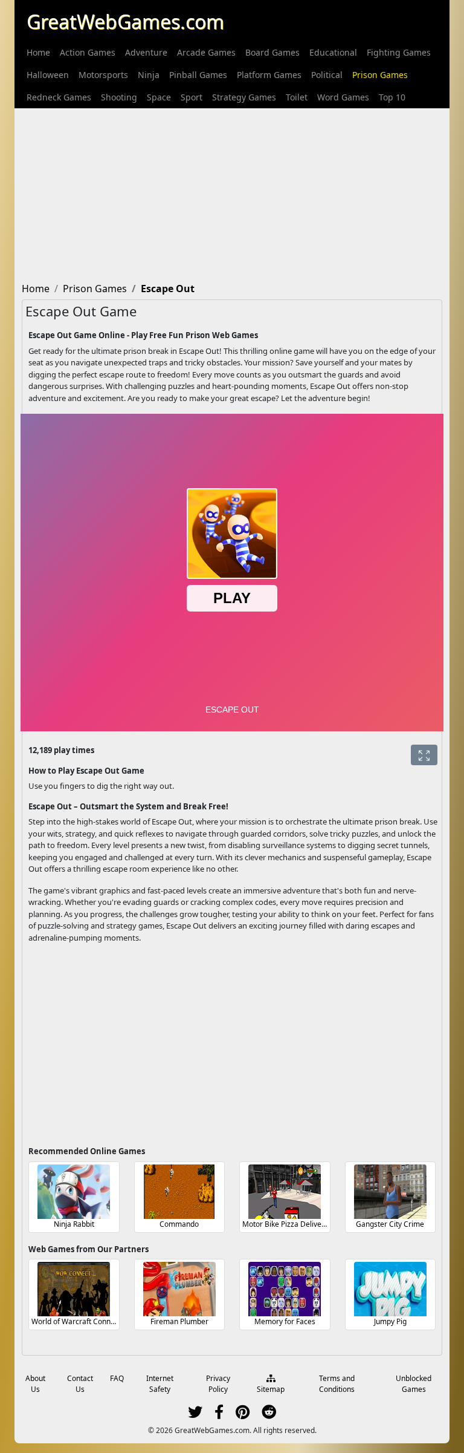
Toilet (297, 97)
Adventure (146, 52)
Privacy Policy (218, 1383)
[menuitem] (38, 52)
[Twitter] (195, 1414)
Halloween (48, 74)
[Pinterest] (243, 1414)
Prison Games (380, 74)
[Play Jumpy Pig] (390, 1289)
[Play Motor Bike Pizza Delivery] (284, 1191)
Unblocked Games (413, 1383)
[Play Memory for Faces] (284, 1289)
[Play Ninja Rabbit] (73, 1191)
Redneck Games (59, 97)
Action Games (87, 52)
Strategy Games (244, 97)
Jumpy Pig (390, 1321)
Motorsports (103, 74)
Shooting (119, 97)
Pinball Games (198, 74)
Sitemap (271, 1389)
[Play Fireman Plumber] (179, 1289)
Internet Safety (159, 1383)
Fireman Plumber (179, 1321)
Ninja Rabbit (74, 1224)
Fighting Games (399, 52)
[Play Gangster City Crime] (390, 1191)
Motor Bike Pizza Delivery (285, 1224)
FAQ (117, 1378)
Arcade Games (206, 52)
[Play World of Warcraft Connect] (73, 1289)
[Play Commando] (179, 1191)
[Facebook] (219, 1414)
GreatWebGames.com (125, 21)
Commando (179, 1224)
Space (159, 97)
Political (327, 74)
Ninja (149, 74)
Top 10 (392, 97)
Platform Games (269, 74)
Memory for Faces (284, 1321)
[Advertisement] (232, 193)
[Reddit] (269, 1414)
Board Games (272, 52)
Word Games (343, 97)
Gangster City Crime (390, 1224)
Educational (333, 52)
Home (38, 52)
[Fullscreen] (424, 755)
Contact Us (80, 1383)
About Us (35, 1383)
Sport (191, 97)
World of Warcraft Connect (76, 1321)
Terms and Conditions (337, 1383)
